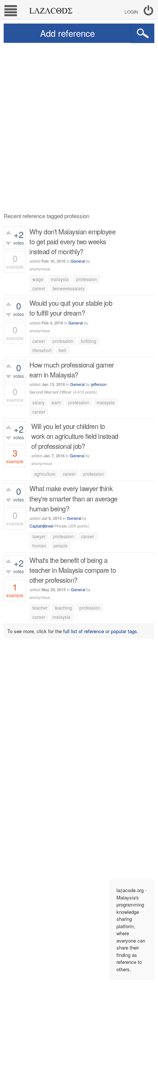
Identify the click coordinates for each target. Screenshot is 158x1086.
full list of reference (83, 631)
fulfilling (88, 341)
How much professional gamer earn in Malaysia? (71, 369)
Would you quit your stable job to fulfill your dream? (70, 307)
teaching (63, 607)
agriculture (44, 474)
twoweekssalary (69, 288)
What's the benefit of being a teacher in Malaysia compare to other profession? (72, 570)
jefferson (99, 384)
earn (56, 402)
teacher (39, 607)
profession (86, 279)
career (38, 288)
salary (38, 402)
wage (37, 279)
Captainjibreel (41, 526)
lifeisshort (41, 350)
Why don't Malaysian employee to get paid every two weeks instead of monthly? (72, 241)
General (78, 261)
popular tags (124, 631)
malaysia (60, 279)
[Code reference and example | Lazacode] (50, 9)
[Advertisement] (79, 126)
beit (62, 350)
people (61, 545)
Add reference (67, 32)
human (39, 545)
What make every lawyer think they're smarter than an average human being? (73, 498)
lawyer (39, 536)
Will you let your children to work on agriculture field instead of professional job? (74, 436)
